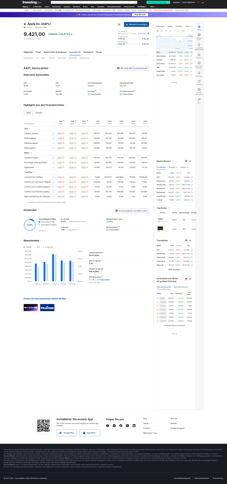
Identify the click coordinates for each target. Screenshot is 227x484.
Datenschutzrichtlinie (201, 478)
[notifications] (198, 2)
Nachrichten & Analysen (55, 52)
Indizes (170, 26)
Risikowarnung (218, 478)
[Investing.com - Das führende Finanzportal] (32, 2)
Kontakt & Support (177, 428)
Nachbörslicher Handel (83, 10)
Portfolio (146, 428)
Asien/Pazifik (142, 10)
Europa (127, 10)
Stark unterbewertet (164, 287)
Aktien (26, 10)
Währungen (161, 26)
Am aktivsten (161, 167)
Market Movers (164, 161)
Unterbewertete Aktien (182, 10)
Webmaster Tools (150, 433)
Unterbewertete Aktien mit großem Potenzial (167, 279)
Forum (99, 52)
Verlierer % (184, 167)
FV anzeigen (142, 33)
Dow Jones (161, 64)
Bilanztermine (84, 58)
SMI (158, 67)
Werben (173, 423)
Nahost (133, 10)
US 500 (159, 60)
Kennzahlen (62, 58)
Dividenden (73, 58)
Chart (38, 52)
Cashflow (51, 58)
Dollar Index (161, 71)
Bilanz (43, 58)
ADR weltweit (96, 10)
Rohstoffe (179, 26)
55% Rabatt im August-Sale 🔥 (158, 2)
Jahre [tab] (28, 113)
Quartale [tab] (39, 113)
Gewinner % (173, 167)
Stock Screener (129, 7)
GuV (37, 58)
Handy (145, 423)
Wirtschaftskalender (114, 7)
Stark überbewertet (181, 287)
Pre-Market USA (68, 10)
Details (194, 220)
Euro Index (160, 75)
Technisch (88, 52)
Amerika (120, 10)
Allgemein (28, 52)
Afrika (150, 10)
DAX (158, 52)
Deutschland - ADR (109, 10)
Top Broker (162, 208)
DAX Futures (161, 56)
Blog (145, 418)
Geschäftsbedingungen (182, 478)
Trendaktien (162, 240)
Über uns (174, 418)
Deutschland (48, 10)
